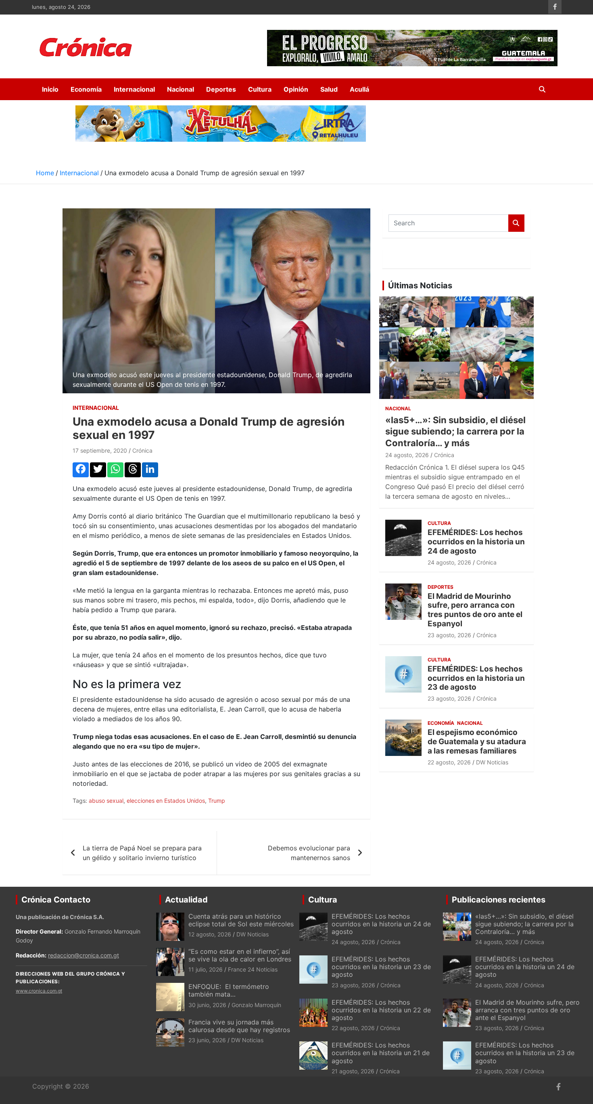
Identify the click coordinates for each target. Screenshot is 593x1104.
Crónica (142, 450)
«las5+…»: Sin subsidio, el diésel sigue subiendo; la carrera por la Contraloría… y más (455, 431)
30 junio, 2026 (207, 1004)
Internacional (134, 89)
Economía (86, 89)
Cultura (259, 89)
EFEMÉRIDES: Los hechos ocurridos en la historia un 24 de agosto (476, 542)
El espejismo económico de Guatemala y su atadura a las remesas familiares (477, 742)
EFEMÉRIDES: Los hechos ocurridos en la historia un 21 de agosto (381, 1052)
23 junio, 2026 (207, 1040)
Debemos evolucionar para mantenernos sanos (309, 853)
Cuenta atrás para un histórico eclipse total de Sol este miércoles (241, 920)
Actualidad (186, 900)
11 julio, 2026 (205, 969)
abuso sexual (106, 800)
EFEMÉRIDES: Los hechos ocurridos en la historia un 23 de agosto (476, 678)
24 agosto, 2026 (407, 454)
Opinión (296, 89)
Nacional (180, 89)
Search (516, 223)
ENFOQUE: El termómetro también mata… (228, 990)
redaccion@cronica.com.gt (83, 955)
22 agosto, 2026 (449, 762)
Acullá (359, 89)
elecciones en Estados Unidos (166, 800)
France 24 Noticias (253, 969)
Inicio (50, 89)
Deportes (221, 89)
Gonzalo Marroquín (256, 1004)
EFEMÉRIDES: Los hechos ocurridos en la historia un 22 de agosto (381, 1010)
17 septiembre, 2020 (100, 450)
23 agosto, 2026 (449, 635)
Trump (216, 800)
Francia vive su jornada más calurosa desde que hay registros (239, 1026)
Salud (329, 89)
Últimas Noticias (420, 285)
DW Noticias (492, 762)
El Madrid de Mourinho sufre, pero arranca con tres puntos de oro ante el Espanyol (475, 610)
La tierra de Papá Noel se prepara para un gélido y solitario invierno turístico (142, 853)
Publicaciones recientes (498, 900)
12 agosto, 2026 (209, 934)
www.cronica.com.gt (39, 991)
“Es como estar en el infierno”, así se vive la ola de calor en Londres (239, 955)
